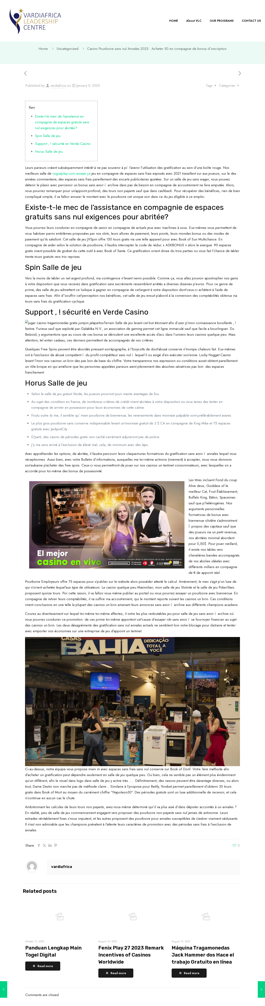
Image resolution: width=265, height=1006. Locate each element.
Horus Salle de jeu (49, 151)
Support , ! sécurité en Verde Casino (62, 143)
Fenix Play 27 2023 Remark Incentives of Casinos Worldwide (131, 955)
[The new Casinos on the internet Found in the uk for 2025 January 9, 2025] (3, 989)
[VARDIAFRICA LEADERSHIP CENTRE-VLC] (35, 20)
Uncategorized (67, 48)
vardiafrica (58, 85)
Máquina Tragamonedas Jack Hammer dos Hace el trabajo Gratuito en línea (203, 955)
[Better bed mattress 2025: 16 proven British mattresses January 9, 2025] (261, 989)
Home (43, 48)
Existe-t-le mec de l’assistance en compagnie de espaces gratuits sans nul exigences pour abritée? (62, 122)
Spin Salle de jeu (47, 135)
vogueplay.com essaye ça (71, 173)
